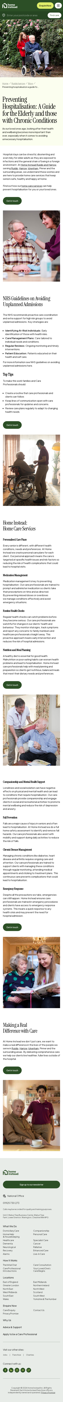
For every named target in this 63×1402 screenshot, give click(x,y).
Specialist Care (40, 1240)
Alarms (6, 1254)
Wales (6, 1299)
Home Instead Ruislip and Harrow (38, 164)
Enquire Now (45, 5)
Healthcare (8, 1240)
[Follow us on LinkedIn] (11, 1370)
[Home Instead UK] (11, 1172)
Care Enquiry (9, 1310)
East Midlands (40, 1282)
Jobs (5, 1355)
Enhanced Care (40, 1250)
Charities (30, 1355)
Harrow (23, 168)
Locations (8, 1277)
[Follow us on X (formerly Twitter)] (28, 1370)
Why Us (7, 1320)
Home (5, 83)
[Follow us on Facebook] (5, 1370)
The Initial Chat (10, 1265)
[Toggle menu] (58, 5)
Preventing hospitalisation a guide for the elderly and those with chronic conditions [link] (20, 87)
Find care (54, 15)
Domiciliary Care (11, 1231)
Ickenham (33, 168)
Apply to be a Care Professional (20, 1334)
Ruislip (14, 168)
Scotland (37, 1292)
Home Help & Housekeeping (11, 1235)
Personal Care (40, 1234)
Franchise (16, 1355)
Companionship (41, 1231)
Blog (30, 83)
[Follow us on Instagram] (17, 1370)
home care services (31, 185)
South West (39, 1296)
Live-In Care (39, 1254)
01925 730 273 (11, 1202)
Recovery (7, 1250)
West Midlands (10, 1292)
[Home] (10, 5)
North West (38, 1289)
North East (8, 1289)
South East (8, 1296)
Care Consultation (42, 1265)
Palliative (37, 1247)
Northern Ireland (41, 1285)
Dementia (8, 1243)
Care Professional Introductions (12, 1269)
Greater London (11, 1285)
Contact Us (38, 1310)
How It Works (10, 1260)
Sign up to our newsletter (31, 1184)
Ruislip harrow (18, 83)
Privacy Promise (10, 1313)
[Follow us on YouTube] (23, 1370)
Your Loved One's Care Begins (41, 1269)
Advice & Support (12, 1327)
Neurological (9, 1247)
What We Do (10, 1226)
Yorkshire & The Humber (45, 1299)
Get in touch (12, 200)
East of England (10, 1282)
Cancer (37, 1243)
